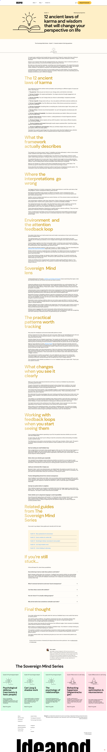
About (19, 716)
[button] (53, 572)
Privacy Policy (21, 729)
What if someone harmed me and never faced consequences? (44, 583)
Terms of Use (20, 730)
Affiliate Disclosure (22, 725)
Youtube (32, 731)
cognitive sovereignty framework (52, 279)
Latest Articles (34, 716)
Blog (40, 2)
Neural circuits (48, 343)
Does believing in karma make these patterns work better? (44, 572)
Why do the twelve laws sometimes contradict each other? (43, 601)
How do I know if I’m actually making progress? (41, 595)
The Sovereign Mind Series (36, 720)
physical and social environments (36, 248)
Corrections (20, 719)
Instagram (33, 725)
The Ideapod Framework (36, 718)
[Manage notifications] (105, 750)
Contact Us (47, 2)
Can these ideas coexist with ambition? (38, 589)
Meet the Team (21, 717)
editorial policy (74, 640)
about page (33, 642)
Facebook (33, 727)
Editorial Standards (22, 727)
